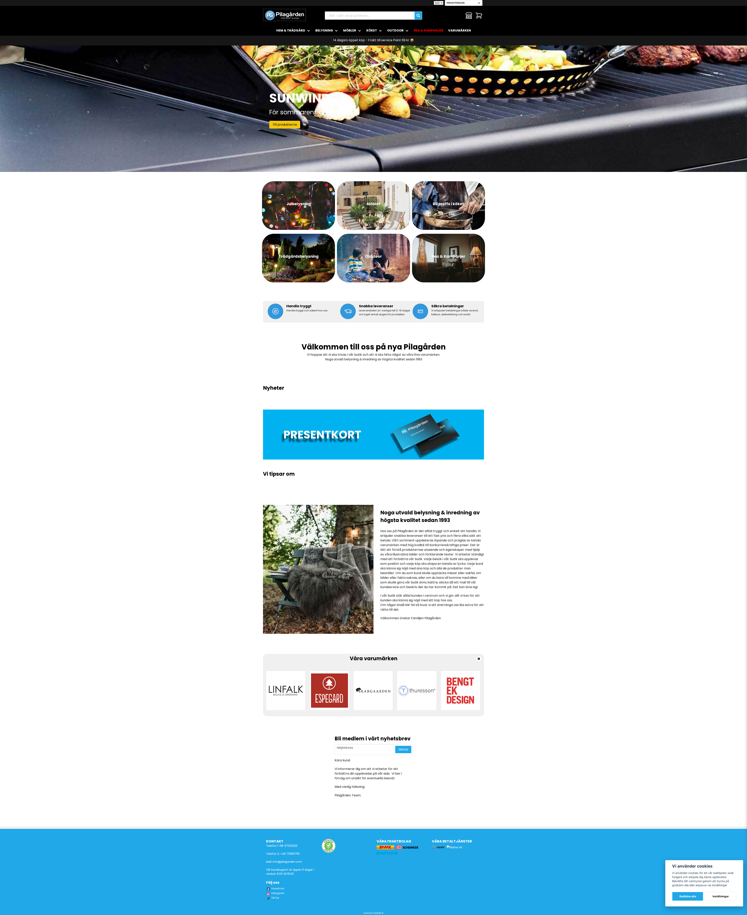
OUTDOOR (395, 30)
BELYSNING (324, 30)
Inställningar (721, 896)
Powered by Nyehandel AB (373, 913)
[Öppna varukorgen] (479, 15)
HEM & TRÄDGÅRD (290, 30)
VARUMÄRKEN (459, 30)
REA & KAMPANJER (429, 30)
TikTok (275, 898)
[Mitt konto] (469, 15)
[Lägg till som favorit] (459, 15)
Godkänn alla (687, 896)
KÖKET (371, 30)
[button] (742, 50)
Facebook (277, 888)
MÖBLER (349, 30)
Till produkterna (285, 124)
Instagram (277, 893)
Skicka (403, 749)
